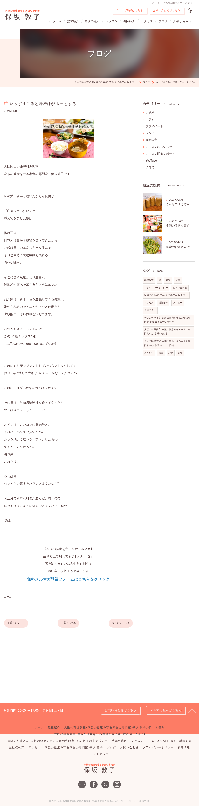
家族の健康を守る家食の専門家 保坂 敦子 (166, 295)
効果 (168, 280)
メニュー (177, 302)
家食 (170, 353)
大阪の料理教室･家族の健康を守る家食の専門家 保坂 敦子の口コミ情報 (167, 343)
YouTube (151, 160)
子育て (150, 167)
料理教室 (149, 280)
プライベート (154, 126)
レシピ (150, 133)
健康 (177, 280)
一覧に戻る (68, 623)
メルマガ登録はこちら (129, 10)
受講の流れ (150, 310)
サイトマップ (99, 754)
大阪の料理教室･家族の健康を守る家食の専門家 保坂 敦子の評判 (167, 331)
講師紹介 (163, 302)
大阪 (161, 353)
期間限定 (151, 140)
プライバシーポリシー (156, 287)
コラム (8, 596)
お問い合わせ (180, 287)
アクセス (149, 302)
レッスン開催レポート (160, 153)
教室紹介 (149, 353)
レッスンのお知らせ (159, 146)
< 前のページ (16, 623)
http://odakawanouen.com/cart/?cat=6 (30, 343)
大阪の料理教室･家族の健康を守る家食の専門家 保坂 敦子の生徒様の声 (167, 319)
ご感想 (150, 112)
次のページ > (121, 623)
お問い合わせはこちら (166, 10)
